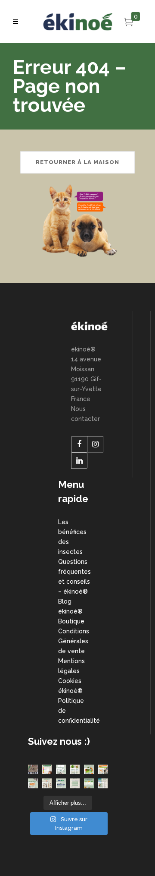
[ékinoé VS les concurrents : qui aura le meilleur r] (61, 783)
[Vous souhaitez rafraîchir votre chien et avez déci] (89, 770)
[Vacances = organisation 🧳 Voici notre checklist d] (103, 783)
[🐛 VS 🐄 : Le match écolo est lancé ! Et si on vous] (75, 770)
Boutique (71, 621)
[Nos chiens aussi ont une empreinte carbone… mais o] (61, 770)
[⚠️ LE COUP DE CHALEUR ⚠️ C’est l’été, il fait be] (103, 770)
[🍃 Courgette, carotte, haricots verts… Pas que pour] (89, 783)
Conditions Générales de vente (73, 641)
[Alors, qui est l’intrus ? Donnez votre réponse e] (75, 783)
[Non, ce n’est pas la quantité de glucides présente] (33, 783)
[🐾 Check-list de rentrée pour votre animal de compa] (47, 770)
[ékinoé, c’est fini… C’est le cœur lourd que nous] (33, 770)
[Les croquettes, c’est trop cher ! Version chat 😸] (47, 783)
